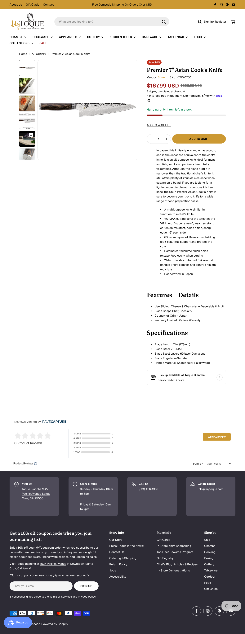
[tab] (186, 295)
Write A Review (217, 437)
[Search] (164, 21)
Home (23, 54)
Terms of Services (61, 596)
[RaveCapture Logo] (54, 421)
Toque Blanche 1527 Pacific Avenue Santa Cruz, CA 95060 (36, 493)
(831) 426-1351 (148, 489)
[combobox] (111, 21)
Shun (161, 77)
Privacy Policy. (87, 596)
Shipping (152, 91)
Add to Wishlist (159, 125)
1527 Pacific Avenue (53, 563)
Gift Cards (32, 4)
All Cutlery (39, 54)
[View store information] (219, 377)
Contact (48, 4)
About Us (16, 4)
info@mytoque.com (210, 489)
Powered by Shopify (54, 624)
